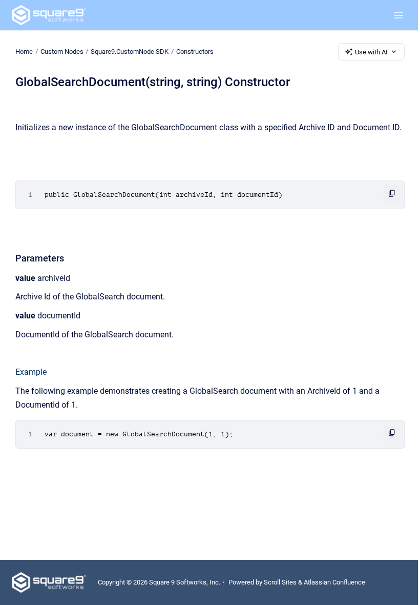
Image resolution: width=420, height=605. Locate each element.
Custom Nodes (61, 51)
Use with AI (371, 52)
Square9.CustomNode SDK (130, 51)
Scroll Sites (280, 582)
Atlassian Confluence (334, 582)
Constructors (195, 51)
